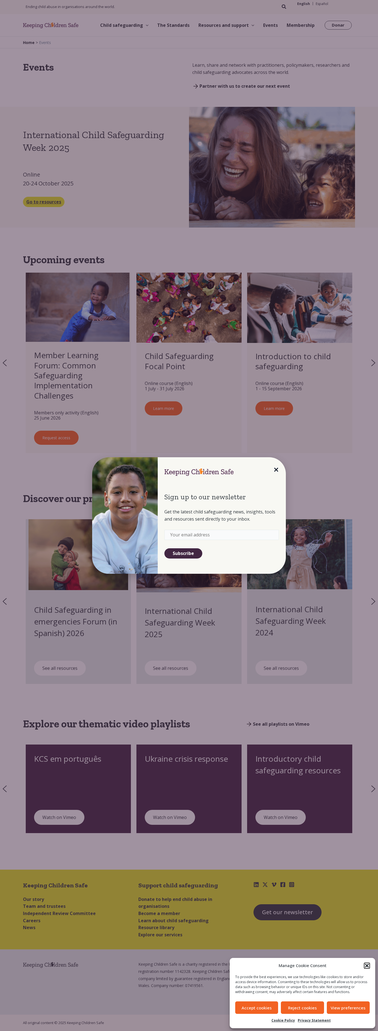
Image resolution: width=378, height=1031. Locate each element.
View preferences (348, 1008)
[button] (367, 965)
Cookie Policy (283, 1020)
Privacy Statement (314, 1020)
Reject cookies (302, 1008)
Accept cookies (257, 1008)
